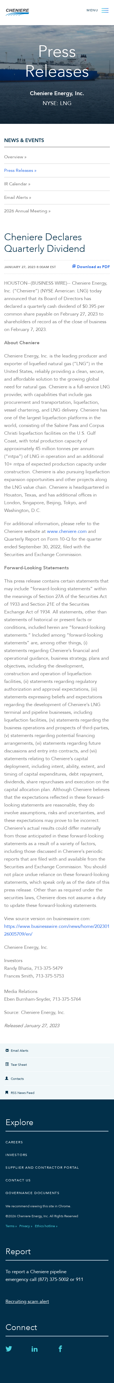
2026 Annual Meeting (25, 211)
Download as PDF (93, 266)
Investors (17, 1155)
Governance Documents (33, 1193)
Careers (14, 1142)
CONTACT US (18, 1180)
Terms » (11, 1226)
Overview (13, 157)
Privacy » (25, 1226)
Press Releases (18, 170)
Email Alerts (16, 197)
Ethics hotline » (46, 1226)
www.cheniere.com (67, 531)
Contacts (17, 1079)
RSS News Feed (22, 1093)
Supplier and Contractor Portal (42, 1167)
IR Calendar (15, 184)
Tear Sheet (19, 1064)
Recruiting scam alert (27, 1301)
